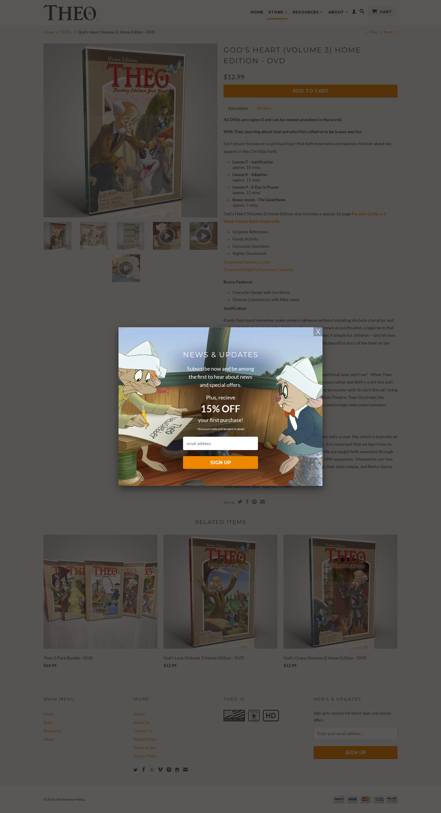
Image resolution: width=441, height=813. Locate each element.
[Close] (318, 331)
